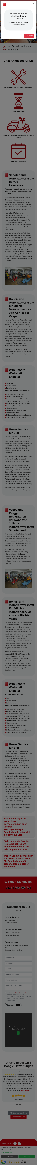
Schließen (29, 36)
